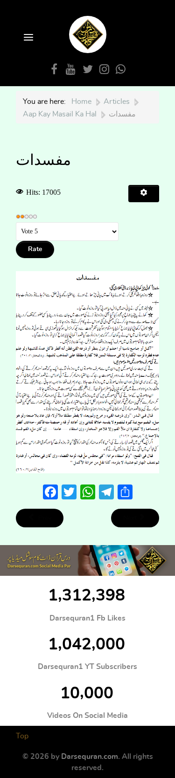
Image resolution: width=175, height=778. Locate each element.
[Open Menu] (27, 38)
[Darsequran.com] (87, 560)
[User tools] (143, 194)
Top (22, 736)
